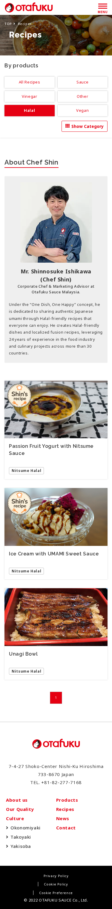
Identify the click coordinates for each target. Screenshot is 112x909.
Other (82, 96)
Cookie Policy (56, 884)
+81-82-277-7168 (61, 782)
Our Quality (20, 809)
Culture (15, 818)
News (63, 818)
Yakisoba (20, 846)
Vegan (82, 110)
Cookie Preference (56, 893)
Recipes (65, 809)
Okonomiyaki (25, 828)
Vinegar (29, 96)
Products (67, 800)
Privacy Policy (56, 876)
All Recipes (29, 82)
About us (17, 800)
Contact (66, 828)
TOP (8, 23)
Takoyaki (20, 837)
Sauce (82, 82)
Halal (29, 110)
